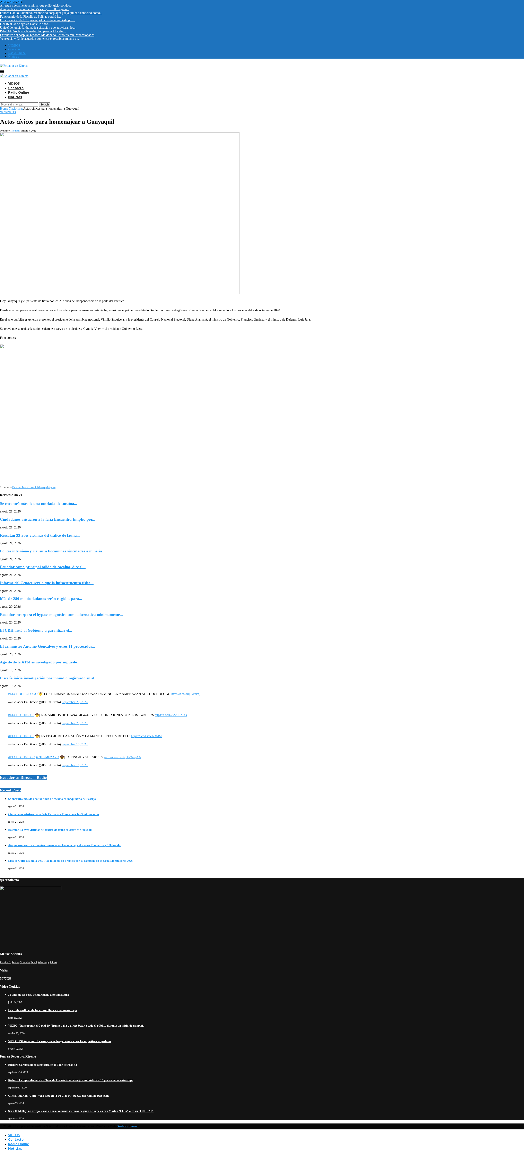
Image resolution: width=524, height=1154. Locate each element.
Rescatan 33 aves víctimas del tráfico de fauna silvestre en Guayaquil (50, 829)
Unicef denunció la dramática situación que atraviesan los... (38, 27)
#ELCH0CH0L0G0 (21, 715)
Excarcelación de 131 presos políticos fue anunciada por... (37, 20)
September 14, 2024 (75, 765)
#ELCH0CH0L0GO (21, 757)
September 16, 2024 (75, 744)
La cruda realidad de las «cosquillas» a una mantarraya (42, 1010)
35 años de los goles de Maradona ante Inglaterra (38, 994)
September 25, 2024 (75, 702)
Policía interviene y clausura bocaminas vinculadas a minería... (52, 551)
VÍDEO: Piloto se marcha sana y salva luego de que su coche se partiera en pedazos (59, 1041)
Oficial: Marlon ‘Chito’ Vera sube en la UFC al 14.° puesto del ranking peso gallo (58, 1095)
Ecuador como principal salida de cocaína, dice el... (43, 567)
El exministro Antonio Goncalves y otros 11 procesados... (47, 646)
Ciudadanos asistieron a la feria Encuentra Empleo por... (47, 519)
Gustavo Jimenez (128, 1126)
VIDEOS (14, 45)
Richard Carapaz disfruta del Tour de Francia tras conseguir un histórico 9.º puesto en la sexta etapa (70, 1080)
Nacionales (16, 108)
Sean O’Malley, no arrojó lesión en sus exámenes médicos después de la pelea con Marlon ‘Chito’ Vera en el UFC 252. (81, 1111)
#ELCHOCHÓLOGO (23, 694)
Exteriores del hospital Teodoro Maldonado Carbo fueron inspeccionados (47, 35)
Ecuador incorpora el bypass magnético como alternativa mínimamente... (61, 614)
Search (44, 104)
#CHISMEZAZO (47, 757)
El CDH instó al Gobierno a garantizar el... (36, 630)
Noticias (13, 56)
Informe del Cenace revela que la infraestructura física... (47, 583)
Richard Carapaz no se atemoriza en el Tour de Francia (42, 1064)
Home (4, 108)
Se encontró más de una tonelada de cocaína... (38, 503)
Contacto (14, 49)
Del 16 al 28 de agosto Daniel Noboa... (25, 24)
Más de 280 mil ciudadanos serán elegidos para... (41, 598)
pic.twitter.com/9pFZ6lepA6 (122, 757)
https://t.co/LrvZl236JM (146, 736)
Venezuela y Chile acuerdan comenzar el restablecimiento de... (40, 38)
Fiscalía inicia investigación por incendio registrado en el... (48, 678)
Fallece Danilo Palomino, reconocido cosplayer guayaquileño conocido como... (51, 13)
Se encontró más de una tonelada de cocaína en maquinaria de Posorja (52, 798)
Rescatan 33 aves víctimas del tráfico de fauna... (40, 535)
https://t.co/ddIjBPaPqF (186, 694)
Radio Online (17, 53)
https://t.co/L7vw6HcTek (171, 715)
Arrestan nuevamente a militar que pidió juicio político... (36, 5)
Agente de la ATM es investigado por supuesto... (40, 662)
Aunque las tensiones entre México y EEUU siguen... (34, 9)
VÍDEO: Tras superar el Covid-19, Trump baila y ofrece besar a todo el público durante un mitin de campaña (76, 1025)
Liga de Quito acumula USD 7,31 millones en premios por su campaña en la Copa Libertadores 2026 (70, 860)
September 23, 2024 (75, 723)
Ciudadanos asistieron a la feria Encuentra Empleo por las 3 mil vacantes (53, 814)
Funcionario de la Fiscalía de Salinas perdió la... (31, 16)
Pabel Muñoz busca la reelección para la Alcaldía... (33, 31)
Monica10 (15, 130)
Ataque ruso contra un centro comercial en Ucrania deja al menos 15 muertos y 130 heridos (64, 845)
